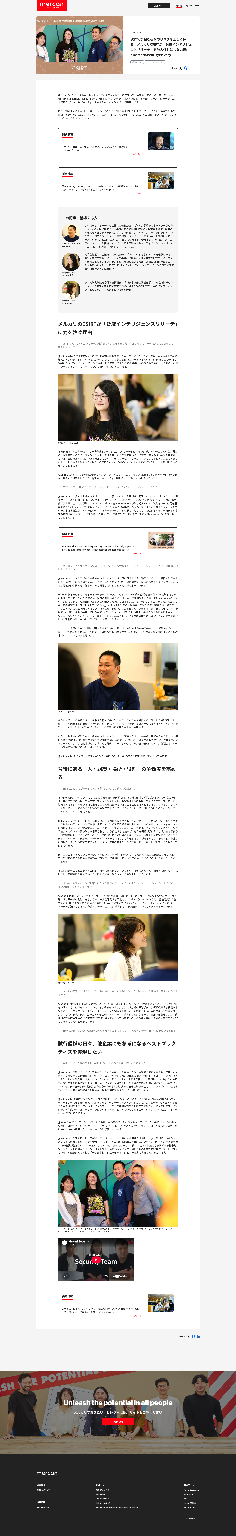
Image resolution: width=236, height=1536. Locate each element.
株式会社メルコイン (103, 1503)
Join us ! (118, 1421)
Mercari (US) (100, 1494)
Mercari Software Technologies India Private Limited (117, 1507)
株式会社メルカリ (43, 1490)
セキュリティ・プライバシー (155, 62)
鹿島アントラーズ (102, 1498)
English (188, 5)
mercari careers (43, 1507)
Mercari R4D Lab (190, 1503)
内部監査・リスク (137, 62)
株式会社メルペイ (102, 1490)
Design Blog (188, 1494)
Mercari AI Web (189, 1507)
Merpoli (186, 1498)
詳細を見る (137, 154)
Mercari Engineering (191, 1490)
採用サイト (159, 5)
